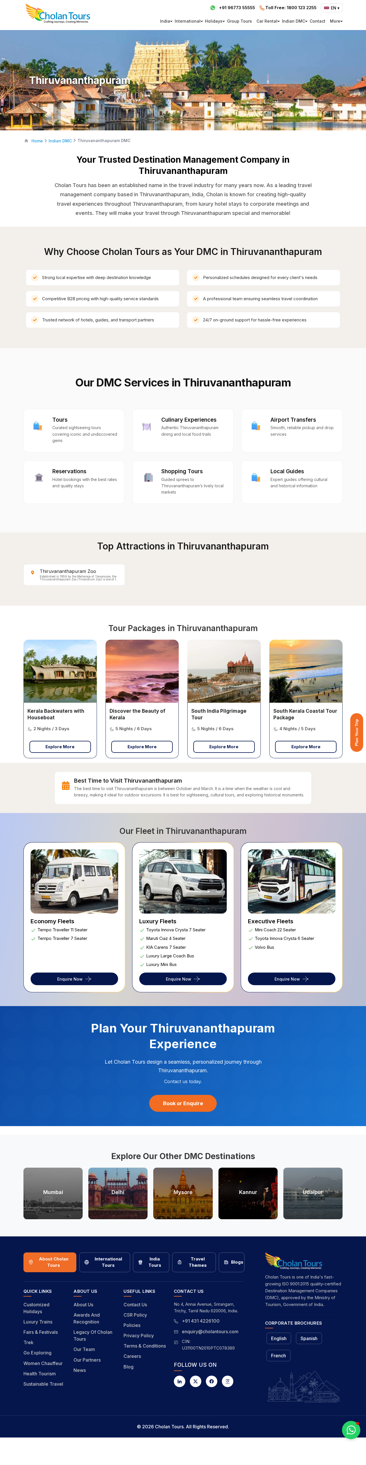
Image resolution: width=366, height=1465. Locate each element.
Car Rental (266, 21)
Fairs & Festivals (40, 1332)
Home (37, 140)
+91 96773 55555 (237, 7)
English (279, 1338)
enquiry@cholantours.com (210, 1331)
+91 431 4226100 (201, 1321)
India (165, 21)
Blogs (237, 1262)
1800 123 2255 (291, 7)
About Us (83, 1304)
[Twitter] (195, 1381)
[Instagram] (227, 1381)
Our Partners (87, 1360)
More (335, 21)
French (278, 1355)
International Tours (108, 1262)
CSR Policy (135, 1315)
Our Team (84, 1349)
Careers (132, 1356)
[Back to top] (342, 1445)
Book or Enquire (183, 1103)
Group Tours (239, 21)
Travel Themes (198, 1262)
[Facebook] (211, 1381)
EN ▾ (335, 7)
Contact (317, 21)
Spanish (309, 1338)
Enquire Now (70, 979)
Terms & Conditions (145, 1346)
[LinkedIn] (179, 1381)
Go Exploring (37, 1353)
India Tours (154, 1262)
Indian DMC (293, 21)
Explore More (60, 746)
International (187, 21)
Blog (129, 1367)
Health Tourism (39, 1373)
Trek (28, 1342)
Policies (132, 1325)
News (79, 1370)
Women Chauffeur (43, 1363)
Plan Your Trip (356, 732)
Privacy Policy (139, 1335)
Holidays (213, 21)
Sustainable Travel (43, 1384)
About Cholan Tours (53, 1262)
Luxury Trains (37, 1322)
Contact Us (135, 1304)
